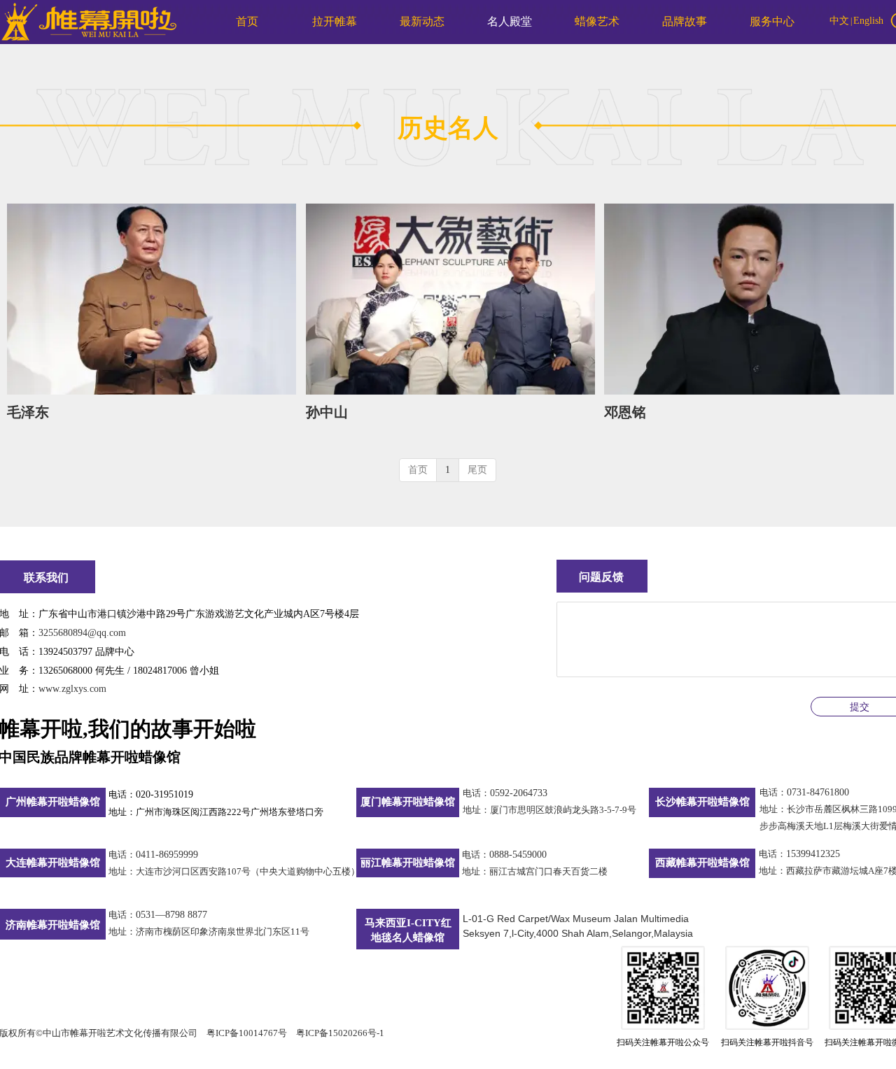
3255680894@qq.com (82, 633)
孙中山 (327, 412)
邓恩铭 (625, 412)
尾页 (477, 470)
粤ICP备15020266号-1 (340, 1033)
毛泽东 (28, 412)
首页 (418, 470)
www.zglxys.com (72, 689)
